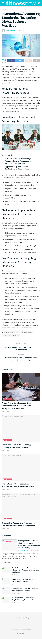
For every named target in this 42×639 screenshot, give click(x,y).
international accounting (11, 335)
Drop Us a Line (17, 618)
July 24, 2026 (16, 575)
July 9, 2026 (16, 584)
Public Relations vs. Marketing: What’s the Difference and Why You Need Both (25, 570)
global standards (26, 332)
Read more (7, 562)
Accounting (9, 9)
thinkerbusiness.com (26, 629)
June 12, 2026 (16, 602)
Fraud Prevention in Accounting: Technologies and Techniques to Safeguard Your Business (18, 161)
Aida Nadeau (23, 550)
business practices (12, 332)
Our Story (26, 618)
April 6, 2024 (22, 30)
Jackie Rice (11, 30)
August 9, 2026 (32, 550)
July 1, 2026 (16, 593)
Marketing (6, 541)
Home (3, 9)
